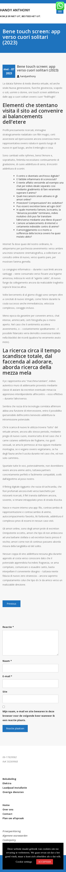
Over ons (8, 809)
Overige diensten (13, 792)
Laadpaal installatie (15, 787)
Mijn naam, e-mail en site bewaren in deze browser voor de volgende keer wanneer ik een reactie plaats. (29, 716)
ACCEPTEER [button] (44, 862)
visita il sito (16, 110)
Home (6, 805)
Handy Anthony (15, 10)
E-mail (7, 676)
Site (5, 691)
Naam (7, 660)
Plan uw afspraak (13, 818)
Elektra (7, 783)
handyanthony (28, 76)
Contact (7, 813)
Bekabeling (9, 778)
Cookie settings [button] (24, 861)
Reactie (8, 627)
